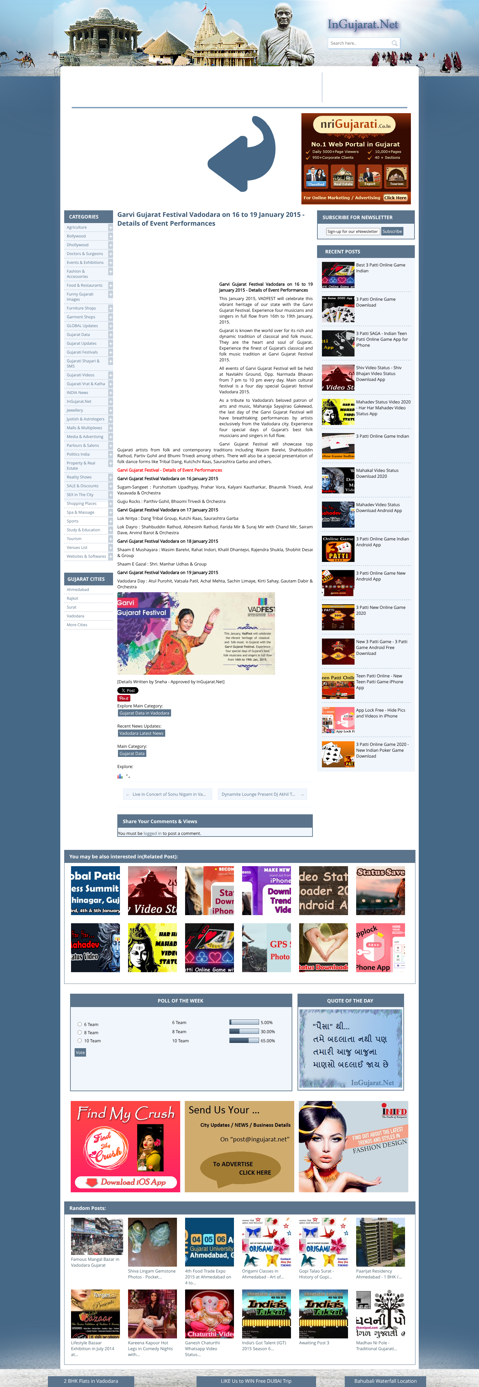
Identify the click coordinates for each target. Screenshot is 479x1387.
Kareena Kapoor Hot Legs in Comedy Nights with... (150, 1348)
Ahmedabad (78, 589)
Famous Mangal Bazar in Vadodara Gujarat (95, 1262)
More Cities (77, 624)
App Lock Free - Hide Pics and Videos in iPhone (380, 713)
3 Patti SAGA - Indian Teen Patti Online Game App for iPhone (382, 339)
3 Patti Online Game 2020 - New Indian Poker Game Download (382, 750)
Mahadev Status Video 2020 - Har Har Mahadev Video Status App (383, 407)
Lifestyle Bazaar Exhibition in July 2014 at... (92, 1348)
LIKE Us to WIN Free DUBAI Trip (256, 1381)
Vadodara (75, 616)
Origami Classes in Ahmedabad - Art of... (263, 1274)
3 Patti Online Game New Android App (380, 576)
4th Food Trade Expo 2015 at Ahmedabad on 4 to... (208, 1277)
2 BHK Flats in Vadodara (91, 1381)
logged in (153, 833)
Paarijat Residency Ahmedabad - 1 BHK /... (379, 1274)
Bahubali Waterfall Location (385, 1381)
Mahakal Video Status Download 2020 (377, 473)
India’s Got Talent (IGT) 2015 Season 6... (264, 1345)
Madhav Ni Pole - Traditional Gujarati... (376, 1345)
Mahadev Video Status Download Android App (379, 507)
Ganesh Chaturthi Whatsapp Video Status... (202, 1348)
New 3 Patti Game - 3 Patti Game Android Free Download (381, 647)
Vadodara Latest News (142, 733)
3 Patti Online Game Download (376, 302)
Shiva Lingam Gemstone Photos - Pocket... (152, 1274)
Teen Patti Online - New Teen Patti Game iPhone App (379, 681)
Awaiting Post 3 (314, 1343)
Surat (72, 607)
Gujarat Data (132, 753)
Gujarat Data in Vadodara (144, 713)
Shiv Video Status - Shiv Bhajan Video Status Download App (378, 373)
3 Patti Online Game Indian (382, 436)
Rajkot (72, 598)
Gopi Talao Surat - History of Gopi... (316, 1274)
